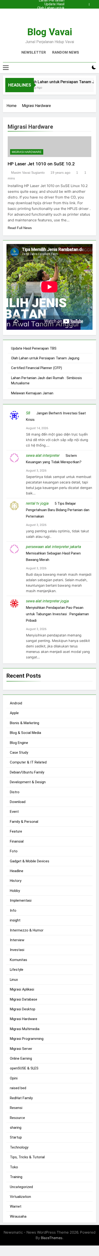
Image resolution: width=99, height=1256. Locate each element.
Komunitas (18, 960)
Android (16, 703)
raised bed (18, 1088)
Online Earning (21, 1058)
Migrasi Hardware (27, 152)
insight (15, 920)
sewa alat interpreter (43, 455)
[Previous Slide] (86, 3)
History (15, 881)
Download (17, 802)
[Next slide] (93, 3)
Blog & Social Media (25, 733)
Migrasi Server (21, 1049)
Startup (16, 1137)
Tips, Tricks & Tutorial (27, 1157)
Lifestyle (16, 969)
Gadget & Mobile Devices (29, 861)
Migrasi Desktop (22, 1009)
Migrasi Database (23, 999)
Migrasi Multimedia (24, 1029)
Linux (14, 979)
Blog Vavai (49, 32)
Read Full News (20, 228)
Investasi (17, 950)
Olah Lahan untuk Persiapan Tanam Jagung (50, 8)
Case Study (19, 752)
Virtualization (20, 1197)
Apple (14, 713)
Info (13, 910)
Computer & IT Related (28, 762)
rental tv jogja (37, 503)
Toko (14, 1167)
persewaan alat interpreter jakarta (53, 546)
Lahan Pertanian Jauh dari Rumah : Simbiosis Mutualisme (50, 16)
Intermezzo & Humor (26, 930)
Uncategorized (21, 1187)
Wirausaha (18, 1216)
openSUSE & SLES (24, 1068)
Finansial (17, 841)
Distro (14, 792)
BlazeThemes (51, 1238)
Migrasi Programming (26, 1039)
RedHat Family (21, 1098)
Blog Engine (19, 743)
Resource (17, 1118)
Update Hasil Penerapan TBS (50, 4)
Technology (19, 1147)
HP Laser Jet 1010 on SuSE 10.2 (41, 164)
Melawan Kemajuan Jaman (32, 393)
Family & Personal (24, 821)
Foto (14, 851)
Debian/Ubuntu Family (27, 772)
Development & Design (28, 782)
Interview (17, 940)
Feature (16, 831)
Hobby (15, 891)
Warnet (15, 1206)
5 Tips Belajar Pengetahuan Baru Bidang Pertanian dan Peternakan (57, 510)
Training (16, 1177)
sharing (15, 1127)
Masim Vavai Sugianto (28, 172)
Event (14, 811)
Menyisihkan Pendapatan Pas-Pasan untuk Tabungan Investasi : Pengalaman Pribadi (57, 614)
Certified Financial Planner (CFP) (51, 12)
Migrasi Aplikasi (22, 989)
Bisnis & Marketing (24, 723)
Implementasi (20, 900)
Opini (14, 1078)
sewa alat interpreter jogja (47, 601)
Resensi (16, 1108)
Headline (16, 871)
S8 (28, 413)
